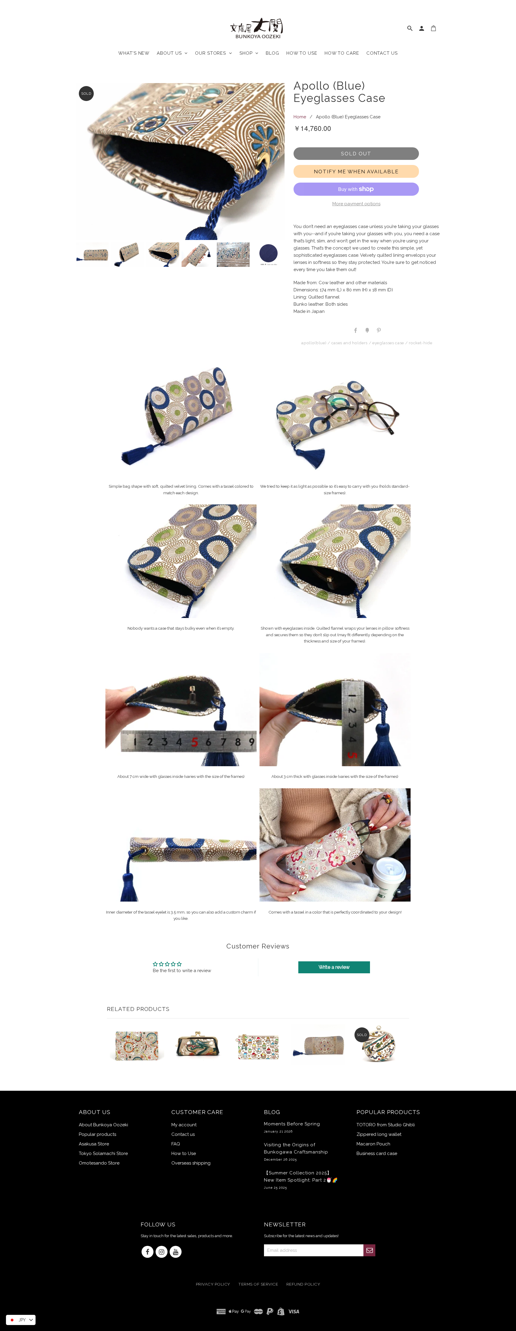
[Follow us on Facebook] (147, 1252)
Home (300, 117)
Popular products (97, 1134)
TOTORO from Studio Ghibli (386, 1124)
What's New (134, 53)
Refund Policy (303, 1284)
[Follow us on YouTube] (176, 1252)
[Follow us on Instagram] (162, 1252)
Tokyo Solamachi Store (103, 1153)
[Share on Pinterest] (378, 329)
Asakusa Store (94, 1144)
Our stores (212, 53)
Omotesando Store (99, 1163)
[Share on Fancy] (367, 329)
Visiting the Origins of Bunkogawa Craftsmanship (296, 1151)
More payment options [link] (356, 203)
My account (183, 1124)
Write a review (334, 967)
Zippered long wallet (379, 1134)
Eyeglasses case (388, 342)
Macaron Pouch (373, 1144)
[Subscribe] (369, 1250)
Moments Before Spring (292, 1127)
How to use (301, 53)
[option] (180, 161)
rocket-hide (420, 342)
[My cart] (433, 29)
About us (171, 53)
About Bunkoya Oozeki (103, 1124)
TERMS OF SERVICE (258, 1284)
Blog (272, 53)
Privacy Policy (213, 1284)
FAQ (175, 1144)
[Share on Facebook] (355, 329)
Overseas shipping (191, 1163)
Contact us (382, 53)
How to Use (183, 1153)
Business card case (377, 1153)
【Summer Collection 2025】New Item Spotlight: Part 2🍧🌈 (301, 1179)
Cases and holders (349, 342)
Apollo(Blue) (313, 342)
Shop (247, 53)
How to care (342, 53)
